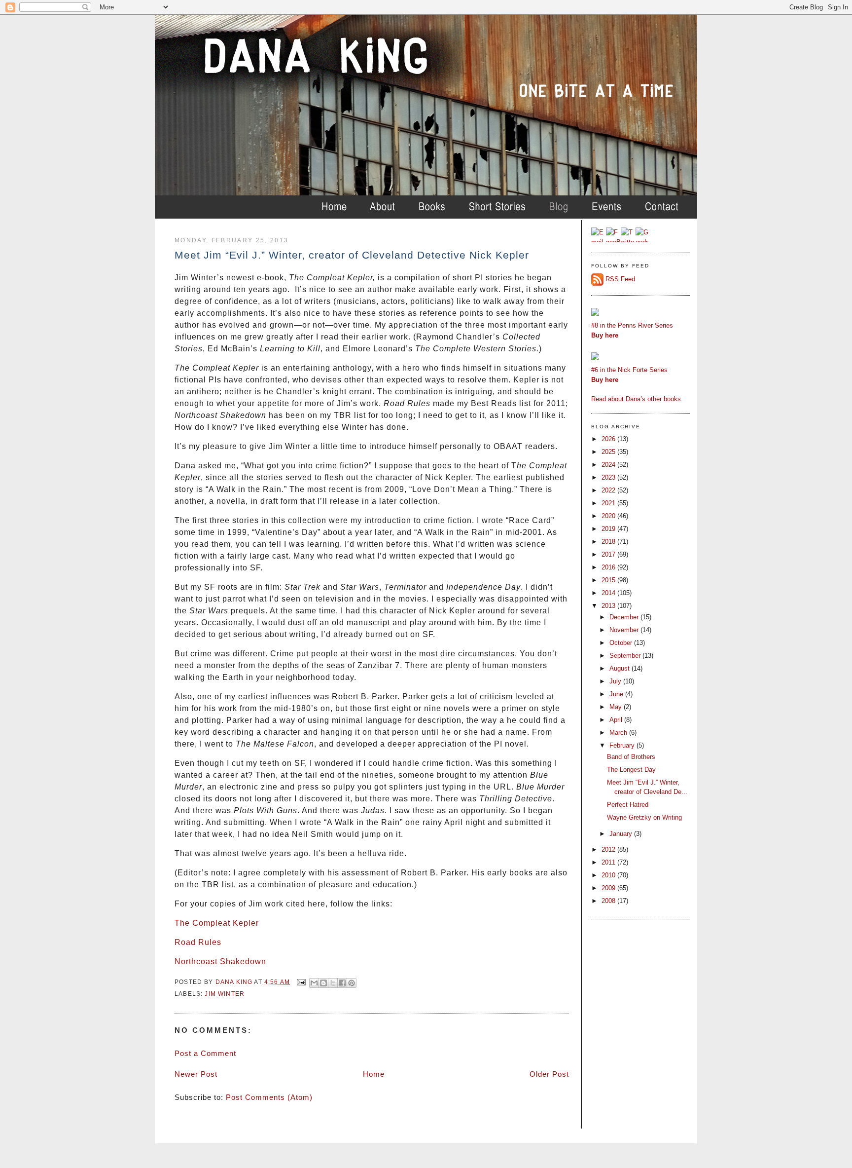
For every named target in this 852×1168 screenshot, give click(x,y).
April (616, 719)
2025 (609, 451)
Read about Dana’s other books (636, 399)
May (616, 707)
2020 (609, 516)
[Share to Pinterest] (351, 983)
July (616, 681)
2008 (609, 900)
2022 (609, 490)
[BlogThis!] (323, 983)
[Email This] (314, 983)
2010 (609, 875)
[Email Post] (301, 982)
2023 (609, 477)
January (621, 833)
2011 (609, 862)
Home (374, 1074)
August (620, 668)
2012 (609, 849)
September (625, 655)
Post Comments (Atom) (269, 1097)
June (617, 694)
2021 (609, 503)
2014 (609, 593)
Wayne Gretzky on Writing (644, 817)
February (623, 745)
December (624, 617)
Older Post (549, 1074)
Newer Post (196, 1074)
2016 (609, 567)
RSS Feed (620, 279)
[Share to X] (333, 983)
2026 (609, 439)
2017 (609, 554)
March (619, 732)
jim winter (225, 993)
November (624, 630)
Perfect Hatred (627, 804)
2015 (609, 580)
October (621, 642)
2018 (609, 541)
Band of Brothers (631, 756)
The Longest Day (631, 769)
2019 (609, 528)
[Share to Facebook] (342, 983)
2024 (609, 464)
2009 (609, 888)
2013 (609, 605)
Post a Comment (205, 1053)
